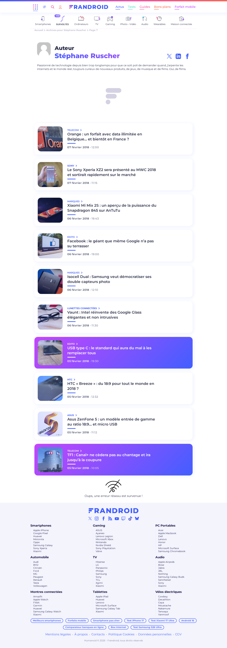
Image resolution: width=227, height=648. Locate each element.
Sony (99, 576)
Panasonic (102, 567)
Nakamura (164, 608)
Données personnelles (154, 634)
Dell (160, 536)
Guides (145, 7)
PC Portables (165, 525)
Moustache (164, 605)
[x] (169, 56)
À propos (81, 634)
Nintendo (101, 542)
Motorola (38, 539)
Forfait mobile (185, 7)
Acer (161, 530)
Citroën (37, 567)
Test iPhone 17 (135, 620)
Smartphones (40, 525)
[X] (90, 518)
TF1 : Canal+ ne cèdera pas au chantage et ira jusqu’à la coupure (108, 457)
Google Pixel (40, 533)
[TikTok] (130, 518)
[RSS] (110, 518)
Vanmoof (163, 614)
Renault (37, 579)
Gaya (161, 602)
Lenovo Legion (104, 536)
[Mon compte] (60, 7)
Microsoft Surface (168, 548)
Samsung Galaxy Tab (108, 608)
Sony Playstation (105, 548)
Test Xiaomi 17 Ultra (162, 620)
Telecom (73, 130)
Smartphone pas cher (106, 620)
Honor (162, 542)
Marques (73, 201)
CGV (178, 634)
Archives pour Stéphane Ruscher (66, 30)
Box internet (118, 627)
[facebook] (187, 56)
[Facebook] (103, 518)
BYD (35, 564)
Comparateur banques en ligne (84, 627)
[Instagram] (96, 518)
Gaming (99, 525)
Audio (160, 557)
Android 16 (187, 620)
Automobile (39, 557)
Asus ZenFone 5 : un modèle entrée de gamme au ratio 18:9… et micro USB (111, 422)
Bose (161, 564)
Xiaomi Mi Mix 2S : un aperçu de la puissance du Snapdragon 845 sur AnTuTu (111, 208)
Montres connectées (46, 592)
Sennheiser (164, 579)
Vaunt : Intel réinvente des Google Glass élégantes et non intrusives (104, 315)
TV (95, 557)
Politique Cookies (121, 634)
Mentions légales (58, 634)
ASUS (99, 530)
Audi (36, 561)
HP (160, 545)
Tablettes (100, 592)
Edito (71, 236)
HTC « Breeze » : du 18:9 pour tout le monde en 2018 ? (110, 386)
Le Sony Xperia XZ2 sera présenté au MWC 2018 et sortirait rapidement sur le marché (111, 172)
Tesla (36, 582)
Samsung (101, 573)
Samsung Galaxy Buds (171, 576)
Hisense (100, 561)
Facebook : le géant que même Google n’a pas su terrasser (110, 243)
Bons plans (162, 7)
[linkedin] (178, 56)
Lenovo (162, 539)
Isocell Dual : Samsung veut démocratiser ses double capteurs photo (109, 279)
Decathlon (164, 599)
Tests (132, 7)
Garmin (37, 605)
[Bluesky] (137, 518)
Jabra (161, 567)
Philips (100, 570)
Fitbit (36, 602)
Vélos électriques (168, 592)
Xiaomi (37, 551)
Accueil (38, 30)
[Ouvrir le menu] (35, 7)
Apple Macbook (167, 533)
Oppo (36, 542)
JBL (160, 570)
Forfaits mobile (77, 620)
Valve (99, 551)
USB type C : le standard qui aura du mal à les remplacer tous (109, 350)
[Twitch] (123, 518)
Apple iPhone (41, 530)
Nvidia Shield (103, 545)
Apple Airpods (166, 561)
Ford (36, 570)
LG (97, 564)
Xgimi (99, 582)
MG (35, 573)
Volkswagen (40, 585)
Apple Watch (40, 599)
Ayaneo (100, 533)
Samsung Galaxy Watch (47, 611)
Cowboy (163, 596)
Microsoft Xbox (104, 539)
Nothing (163, 573)
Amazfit (37, 596)
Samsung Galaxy (43, 545)
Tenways (163, 611)
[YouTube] (116, 518)
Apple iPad (102, 596)
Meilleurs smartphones (47, 620)
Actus (119, 7)
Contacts (98, 634)
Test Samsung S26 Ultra (147, 627)
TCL (98, 579)
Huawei (37, 536)
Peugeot (38, 576)
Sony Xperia (40, 548)
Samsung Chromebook (171, 551)
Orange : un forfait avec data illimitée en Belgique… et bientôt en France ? (104, 136)
